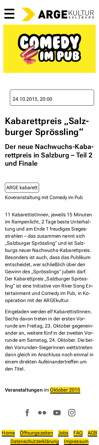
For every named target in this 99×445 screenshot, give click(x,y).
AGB (92, 433)
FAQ (78, 433)
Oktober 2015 (65, 390)
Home (8, 433)
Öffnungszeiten (36, 433)
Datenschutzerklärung (34, 441)
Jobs (63, 433)
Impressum (76, 441)
